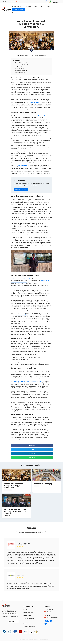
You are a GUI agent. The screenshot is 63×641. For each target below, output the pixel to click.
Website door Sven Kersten (44, 639)
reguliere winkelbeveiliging (43, 115)
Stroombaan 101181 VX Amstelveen (50, 611)
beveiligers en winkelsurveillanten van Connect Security (27, 381)
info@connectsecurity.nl (52, 617)
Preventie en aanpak (19, 68)
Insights (35, 6)
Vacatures (28, 6)
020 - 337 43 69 (50, 615)
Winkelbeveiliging (36, 18)
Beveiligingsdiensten (17, 6)
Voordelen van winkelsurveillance (22, 64)
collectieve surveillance (22, 315)
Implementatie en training (21, 70)
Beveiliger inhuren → (20, 189)
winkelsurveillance (35, 102)
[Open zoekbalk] (12, 12)
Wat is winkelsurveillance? (21, 62)
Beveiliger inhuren (18, 9)
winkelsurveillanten (22, 165)
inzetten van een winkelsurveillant (22, 278)
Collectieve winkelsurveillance (21, 66)
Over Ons (42, 6)
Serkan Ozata (31, 52)
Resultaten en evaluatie (20, 72)
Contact (48, 6)
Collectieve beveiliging (28, 18)
